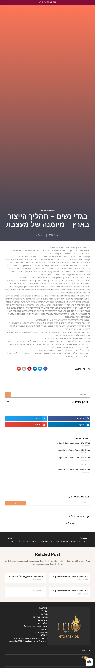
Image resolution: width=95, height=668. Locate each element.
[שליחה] (15, 503)
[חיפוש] (8, 394)
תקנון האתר (43, 632)
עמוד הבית (43, 608)
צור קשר (44, 629)
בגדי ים (44, 614)
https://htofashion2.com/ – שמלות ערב (73, 450)
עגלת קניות (43, 623)
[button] (45, 369)
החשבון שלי (43, 620)
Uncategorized (48, 210)
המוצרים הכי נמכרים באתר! (36, 626)
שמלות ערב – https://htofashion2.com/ (73, 443)
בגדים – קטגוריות (40, 617)
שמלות (45, 611)
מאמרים (44, 635)
